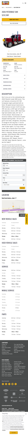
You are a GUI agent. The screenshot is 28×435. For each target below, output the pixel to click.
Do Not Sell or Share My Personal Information (10, 409)
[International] (14, 391)
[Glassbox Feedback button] (26, 219)
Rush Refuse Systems (7, 366)
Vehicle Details (6, 75)
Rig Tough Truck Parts (19, 371)
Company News (5, 352)
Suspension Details (7, 85)
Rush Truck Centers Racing (6, 370)
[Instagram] (6, 384)
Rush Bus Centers (6, 363)
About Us (4, 346)
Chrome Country (17, 361)
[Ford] (22, 391)
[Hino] (5, 395)
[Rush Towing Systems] (22, 402)
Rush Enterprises (6, 361)
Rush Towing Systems (7, 368)
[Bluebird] (14, 398)
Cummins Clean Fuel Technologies (18, 364)
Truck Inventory (9, 7)
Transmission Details (7, 82)
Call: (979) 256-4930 (14, 23)
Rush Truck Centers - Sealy (13, 54)
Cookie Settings (11, 408)
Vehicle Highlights (8, 60)
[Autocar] (5, 398)
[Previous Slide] (4, 40)
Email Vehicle (10, 56)
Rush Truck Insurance (7, 375)
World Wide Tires (17, 374)
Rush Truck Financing (7, 372)
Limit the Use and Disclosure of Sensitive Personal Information (13, 411)
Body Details (5, 78)
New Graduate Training (19, 350)
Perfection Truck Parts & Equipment (19, 368)
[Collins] (14, 402)
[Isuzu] (14, 395)
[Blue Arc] (22, 395)
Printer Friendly (17, 56)
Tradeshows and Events (7, 353)
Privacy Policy (4, 408)
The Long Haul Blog (18, 344)
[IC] (5, 402)
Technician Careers (6, 350)
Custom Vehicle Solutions (19, 366)
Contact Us (4, 344)
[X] (16, 384)
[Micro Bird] (22, 398)
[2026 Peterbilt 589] (14, 40)
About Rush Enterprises (19, 346)
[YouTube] (12, 384)
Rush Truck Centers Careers (6, 348)
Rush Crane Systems (6, 365)
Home (3, 7)
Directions (22, 215)
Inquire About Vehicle (13, 19)
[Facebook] (3, 384)
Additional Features (7, 89)
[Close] (25, 413)
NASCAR (16, 352)
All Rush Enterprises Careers (18, 348)
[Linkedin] (9, 384)
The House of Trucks (18, 372)
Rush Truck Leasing (6, 374)
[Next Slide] (24, 40)
